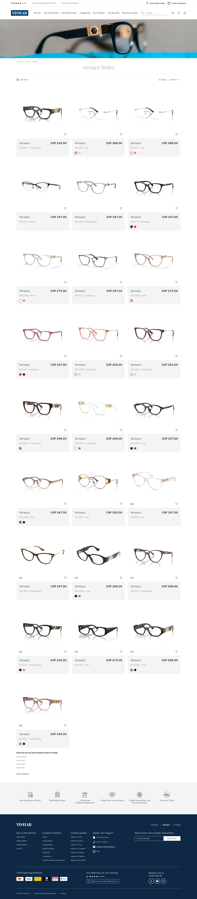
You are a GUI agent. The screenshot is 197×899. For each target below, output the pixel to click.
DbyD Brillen (20, 768)
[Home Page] (19, 13)
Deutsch (166, 824)
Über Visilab (20, 837)
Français (155, 824)
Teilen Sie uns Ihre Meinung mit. (104, 881)
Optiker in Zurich (77, 841)
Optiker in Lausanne (78, 848)
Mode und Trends (166, 800)
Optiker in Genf (76, 837)
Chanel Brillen (20, 764)
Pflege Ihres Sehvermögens (112, 800)
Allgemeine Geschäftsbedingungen (45, 893)
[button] (173, 13)
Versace (30, 145)
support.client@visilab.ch (105, 847)
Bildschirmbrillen (48, 848)
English (177, 824)
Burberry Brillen (21, 757)
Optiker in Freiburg (77, 856)
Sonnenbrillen (47, 841)
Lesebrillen (46, 852)
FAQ (98, 851)
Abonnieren (172, 838)
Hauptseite (19, 62)
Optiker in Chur (76, 844)
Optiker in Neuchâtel (78, 860)
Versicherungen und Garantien (54, 860)
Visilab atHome (21, 844)
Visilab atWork (21, 841)
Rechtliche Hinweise (23, 893)
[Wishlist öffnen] (179, 13)
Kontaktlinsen (48, 844)
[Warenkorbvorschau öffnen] (185, 13)
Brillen (28, 62)
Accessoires (47, 856)
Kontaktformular (102, 837)
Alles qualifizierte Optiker (30, 800)
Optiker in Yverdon (77, 852)
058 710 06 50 (102, 842)
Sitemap (63, 893)
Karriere (19, 848)
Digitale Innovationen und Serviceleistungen (139, 801)
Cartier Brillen (20, 760)
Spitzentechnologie (57, 800)
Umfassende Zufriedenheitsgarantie (84, 801)
